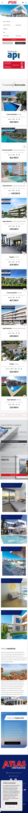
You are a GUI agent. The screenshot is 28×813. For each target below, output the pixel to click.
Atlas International (12, 2)
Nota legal (22, 804)
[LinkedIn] (16, 780)
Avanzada (20, 43)
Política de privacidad (12, 436)
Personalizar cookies (11, 807)
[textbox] (14, 21)
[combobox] (14, 21)
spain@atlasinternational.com (15, 772)
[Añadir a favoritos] (24, 111)
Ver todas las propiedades (14, 415)
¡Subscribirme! (14, 441)
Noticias (22, 783)
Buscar (14, 39)
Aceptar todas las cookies (11, 803)
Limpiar (7, 43)
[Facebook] (12, 780)
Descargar (14, 475)
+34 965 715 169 (15, 776)
